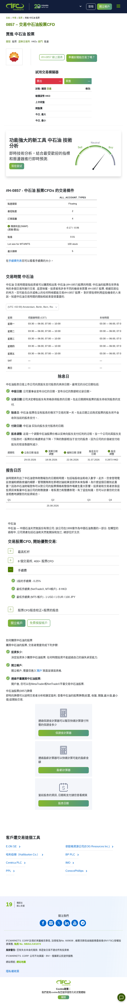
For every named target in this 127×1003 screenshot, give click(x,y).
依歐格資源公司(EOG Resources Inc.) (87, 846)
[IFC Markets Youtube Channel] (74, 923)
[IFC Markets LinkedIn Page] (67, 923)
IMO (68, 862)
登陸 (91, 6)
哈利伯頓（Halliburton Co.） (23, 854)
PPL (9, 870)
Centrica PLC (14, 862)
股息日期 (63, 803)
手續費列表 (15, 260)
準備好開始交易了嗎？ (81, 57)
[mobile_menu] (118, 6)
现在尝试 (16, 166)
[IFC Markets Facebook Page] (43, 923)
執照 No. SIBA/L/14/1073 (27, 944)
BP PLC (70, 854)
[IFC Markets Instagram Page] (51, 923)
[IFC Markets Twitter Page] (59, 923)
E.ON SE (11, 846)
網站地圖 (21, 962)
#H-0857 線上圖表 (52, 57)
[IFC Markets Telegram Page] (82, 923)
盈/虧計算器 (63, 770)
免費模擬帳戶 (39, 623)
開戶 (39, 670)
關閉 (63, 997)
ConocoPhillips (74, 870)
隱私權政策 (12, 971)
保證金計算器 (63, 733)
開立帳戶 (104, 6)
